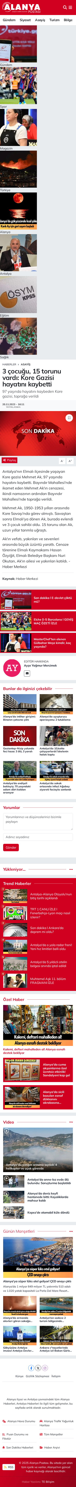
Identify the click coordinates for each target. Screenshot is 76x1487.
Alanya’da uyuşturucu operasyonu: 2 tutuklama (55, 718)
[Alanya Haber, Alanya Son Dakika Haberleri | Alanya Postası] (21, 7)
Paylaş (11, 460)
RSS (10, 1467)
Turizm (54, 20)
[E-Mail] (27, 673)
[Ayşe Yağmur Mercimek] (12, 667)
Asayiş (40, 20)
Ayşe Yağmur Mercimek (40, 665)
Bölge (68, 20)
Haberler (9, 364)
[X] (38, 1368)
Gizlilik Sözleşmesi (37, 1376)
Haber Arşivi (52, 1447)
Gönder (11, 847)
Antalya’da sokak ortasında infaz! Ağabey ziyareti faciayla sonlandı (55, 786)
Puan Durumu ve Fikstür (15, 1436)
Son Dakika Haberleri (19, 1447)
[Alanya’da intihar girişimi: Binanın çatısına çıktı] (20, 704)
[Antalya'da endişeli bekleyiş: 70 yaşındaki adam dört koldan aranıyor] (20, 770)
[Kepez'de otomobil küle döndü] (13, 1212)
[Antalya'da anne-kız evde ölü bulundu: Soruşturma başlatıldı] (13, 1181)
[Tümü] (71, 869)
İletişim (56, 1376)
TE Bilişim (48, 1481)
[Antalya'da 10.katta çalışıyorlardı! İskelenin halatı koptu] (56, 736)
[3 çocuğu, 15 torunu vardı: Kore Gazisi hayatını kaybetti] (38, 433)
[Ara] (65, 7)
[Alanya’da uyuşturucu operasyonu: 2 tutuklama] (56, 704)
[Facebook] (31, 1368)
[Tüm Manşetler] (71, 1231)
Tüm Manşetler (53, 1434)
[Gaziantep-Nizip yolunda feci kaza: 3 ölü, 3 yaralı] (20, 736)
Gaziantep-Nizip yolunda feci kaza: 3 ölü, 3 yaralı (18, 750)
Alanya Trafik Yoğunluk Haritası (57, 1423)
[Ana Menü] (70, 7)
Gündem (9, 20)
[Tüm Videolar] (71, 1122)
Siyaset (25, 20)
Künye (19, 1376)
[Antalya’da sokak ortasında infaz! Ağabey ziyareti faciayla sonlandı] (56, 770)
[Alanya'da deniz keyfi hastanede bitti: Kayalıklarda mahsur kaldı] (13, 1197)
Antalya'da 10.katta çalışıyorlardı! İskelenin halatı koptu (54, 751)
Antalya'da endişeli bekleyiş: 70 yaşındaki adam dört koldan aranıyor (17, 788)
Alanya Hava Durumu (21, 1421)
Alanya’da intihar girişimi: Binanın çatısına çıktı (19, 718)
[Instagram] (45, 1368)
